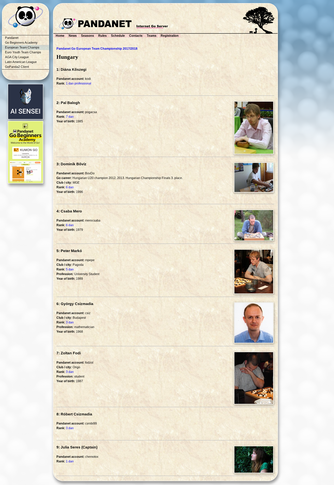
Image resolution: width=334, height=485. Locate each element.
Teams (151, 35)
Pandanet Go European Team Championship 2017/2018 (96, 48)
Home (60, 35)
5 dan (70, 269)
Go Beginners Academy (21, 42)
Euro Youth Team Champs (23, 52)
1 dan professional (78, 83)
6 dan (70, 187)
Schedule (118, 35)
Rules (102, 35)
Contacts (135, 35)
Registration (170, 35)
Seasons (87, 35)
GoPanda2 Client (17, 66)
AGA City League (17, 57)
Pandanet (11, 37)
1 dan (70, 461)
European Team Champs (22, 47)
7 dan (70, 116)
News (73, 35)
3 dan (70, 322)
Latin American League (21, 62)
